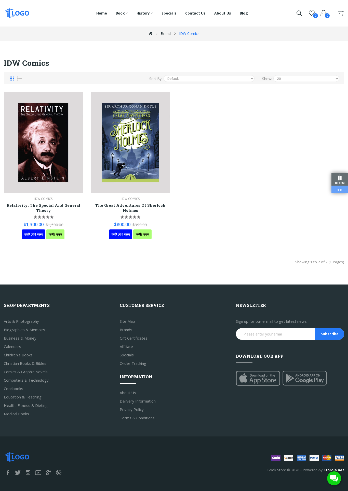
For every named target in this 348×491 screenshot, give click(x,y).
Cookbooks (13, 388)
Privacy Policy (132, 409)
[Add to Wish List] (29, 142)
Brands (126, 329)
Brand (166, 33)
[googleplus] (48, 473)
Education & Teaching (23, 396)
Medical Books (16, 413)
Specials (127, 354)
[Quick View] (57, 142)
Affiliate (126, 346)
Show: (267, 78)
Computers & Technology (26, 380)
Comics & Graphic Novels (26, 371)
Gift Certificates (134, 338)
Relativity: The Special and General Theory (43, 208)
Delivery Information (138, 401)
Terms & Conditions (137, 417)
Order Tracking (133, 363)
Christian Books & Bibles (25, 363)
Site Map (127, 321)
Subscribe (330, 333)
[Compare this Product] (43, 142)
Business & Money (20, 338)
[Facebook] (7, 473)
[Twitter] (18, 473)
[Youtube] (38, 473)
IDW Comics (189, 33)
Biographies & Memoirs (24, 329)
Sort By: (155, 78)
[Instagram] (28, 473)
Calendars (12, 346)
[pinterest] (58, 473)
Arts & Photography (21, 321)
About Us (128, 392)
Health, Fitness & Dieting (26, 405)
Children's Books (18, 354)
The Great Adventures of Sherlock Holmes (130, 208)
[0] (312, 13)
